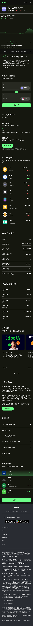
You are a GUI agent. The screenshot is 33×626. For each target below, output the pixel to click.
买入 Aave (7, 145)
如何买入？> (24, 51)
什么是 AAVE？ (15, 51)
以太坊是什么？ (7, 352)
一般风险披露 (4, 603)
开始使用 (16, 105)
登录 (25, 2)
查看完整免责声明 (19, 597)
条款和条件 (11, 597)
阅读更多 (5, 368)
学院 (21, 149)
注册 (2, 45)
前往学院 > (17, 373)
